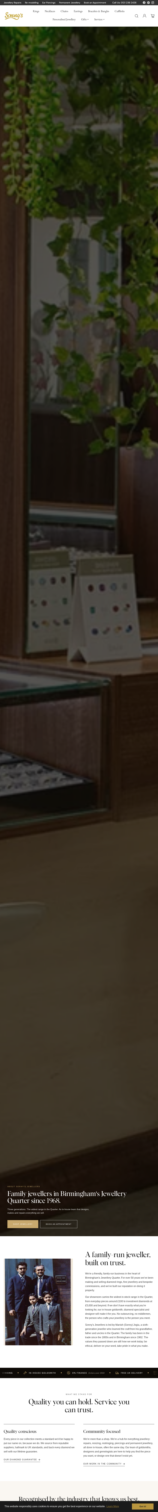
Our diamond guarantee (20, 1459)
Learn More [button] (112, 1506)
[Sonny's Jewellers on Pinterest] (148, 3)
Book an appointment (59, 1224)
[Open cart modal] (153, 16)
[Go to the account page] (145, 16)
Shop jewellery (23, 1224)
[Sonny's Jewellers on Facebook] (144, 3)
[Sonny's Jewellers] (14, 15)
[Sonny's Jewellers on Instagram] (152, 3)
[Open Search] (136, 16)
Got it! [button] (142, 1506)
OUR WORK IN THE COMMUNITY (102, 1464)
